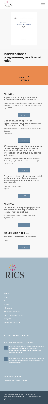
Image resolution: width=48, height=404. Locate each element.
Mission (6, 301)
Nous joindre (8, 319)
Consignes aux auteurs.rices (13, 315)
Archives (6, 304)
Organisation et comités (12, 312)
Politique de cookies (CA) (12, 322)
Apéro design (7, 399)
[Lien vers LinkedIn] (42, 401)
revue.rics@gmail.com (19, 380)
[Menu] (41, 4)
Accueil (6, 297)
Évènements (8, 308)
